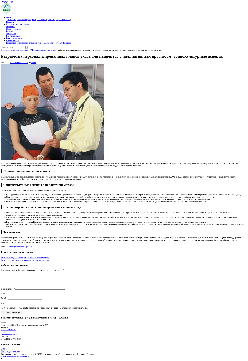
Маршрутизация (13, 29)
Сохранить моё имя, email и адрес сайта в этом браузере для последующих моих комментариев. (46, 308)
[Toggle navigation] (13, 13)
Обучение (10, 26)
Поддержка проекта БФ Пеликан (56, 43)
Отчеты (20, 19)
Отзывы (40, 19)
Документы (11, 19)
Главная (4, 50)
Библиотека (11, 31)
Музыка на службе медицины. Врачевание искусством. (25, 258)
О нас (8, 17)
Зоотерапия (11, 33)
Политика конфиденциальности (15, 356)
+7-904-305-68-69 (8, 330)
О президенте (30, 19)
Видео (47, 19)
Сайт (3, 303)
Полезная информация (19, 50)
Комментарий (8, 289)
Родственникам (13, 36)
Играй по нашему (63, 19)
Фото (52, 19)
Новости (10, 22)
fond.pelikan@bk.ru (9, 334)
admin (33, 63)
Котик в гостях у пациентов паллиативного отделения (25, 260)
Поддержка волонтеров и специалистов (23, 43)
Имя (3, 293)
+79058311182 (7, 2)
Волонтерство (12, 40)
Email (4, 298)
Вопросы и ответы (14, 38)
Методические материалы (17, 24)
